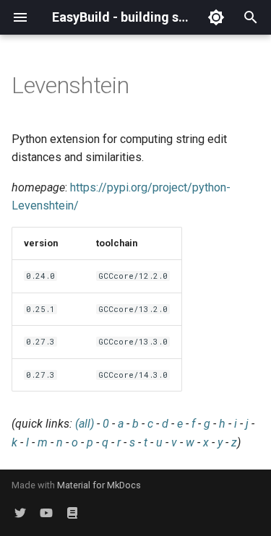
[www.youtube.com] (46, 512)
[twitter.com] (20, 512)
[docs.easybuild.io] (72, 512)
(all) (84, 424)
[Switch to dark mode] (216, 17)
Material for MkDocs (99, 485)
